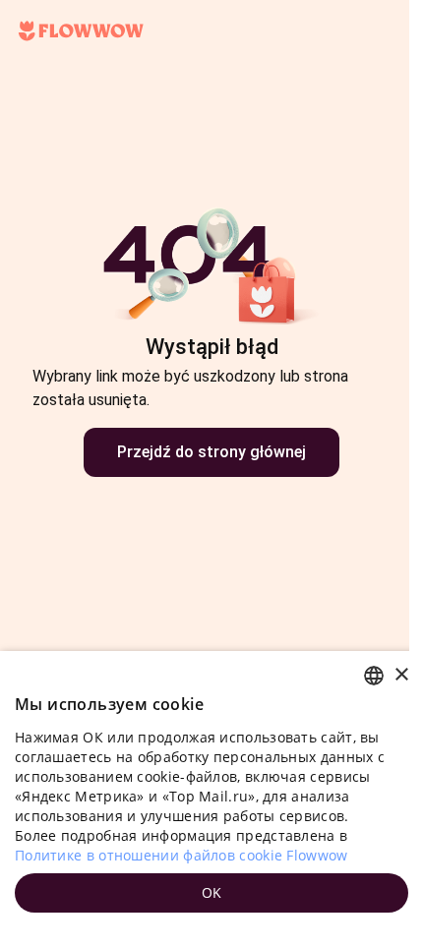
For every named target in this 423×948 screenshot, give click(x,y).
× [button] (400, 675)
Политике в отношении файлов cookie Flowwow (181, 855)
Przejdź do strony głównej (211, 452)
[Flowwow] (81, 31)
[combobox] (374, 675)
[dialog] (211, 799)
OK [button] (212, 892)
